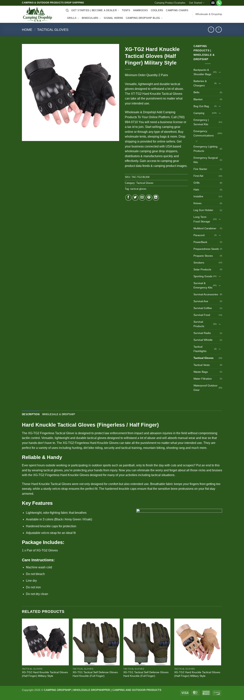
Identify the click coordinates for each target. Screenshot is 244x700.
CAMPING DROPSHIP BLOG (143, 18)
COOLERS (157, 10)
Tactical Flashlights (199, 349)
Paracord (199, 235)
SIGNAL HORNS (113, 18)
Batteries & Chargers (200, 83)
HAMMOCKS (140, 10)
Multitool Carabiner (204, 228)
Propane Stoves (203, 255)
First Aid (198, 175)
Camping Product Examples (170, 2)
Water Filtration (202, 378)
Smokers (198, 262)
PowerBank (200, 242)
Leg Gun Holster (203, 210)
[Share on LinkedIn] (156, 197)
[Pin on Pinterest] (149, 197)
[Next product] (211, 30)
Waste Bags (200, 371)
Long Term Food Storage (201, 219)
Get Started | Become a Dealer (93, 10)
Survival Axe (200, 301)
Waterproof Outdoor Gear (205, 387)
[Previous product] (219, 30)
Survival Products (198, 324)
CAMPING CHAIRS (177, 10)
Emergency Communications (203, 133)
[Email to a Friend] (142, 197)
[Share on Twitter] (135, 197)
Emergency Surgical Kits (205, 160)
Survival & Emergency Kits (202, 285)
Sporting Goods (202, 276)
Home (27, 30)
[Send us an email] (213, 3)
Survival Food (201, 314)
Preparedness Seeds (206, 248)
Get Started (195, 2)
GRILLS (72, 18)
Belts (196, 92)
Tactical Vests (201, 364)
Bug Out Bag (201, 106)
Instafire (198, 196)
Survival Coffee (202, 308)
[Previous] (22, 652)
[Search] (67, 10)
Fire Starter (200, 168)
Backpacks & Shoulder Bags (202, 72)
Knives (197, 203)
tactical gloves (138, 188)
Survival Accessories (205, 294)
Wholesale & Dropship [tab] (58, 414)
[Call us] (219, 3)
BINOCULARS (90, 18)
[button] (208, 1)
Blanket (197, 99)
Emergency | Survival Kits (201, 122)
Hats (196, 189)
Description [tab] (30, 414)
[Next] (221, 652)
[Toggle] (220, 72)
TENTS (126, 10)
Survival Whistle (203, 339)
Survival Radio (202, 332)
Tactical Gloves (52, 30)
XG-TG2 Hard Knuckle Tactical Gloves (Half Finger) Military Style (45, 674)
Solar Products (202, 269)
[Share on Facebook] (128, 197)
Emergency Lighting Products (205, 148)
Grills (196, 182)
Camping (198, 113)
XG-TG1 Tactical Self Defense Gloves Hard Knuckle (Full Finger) (95, 674)
